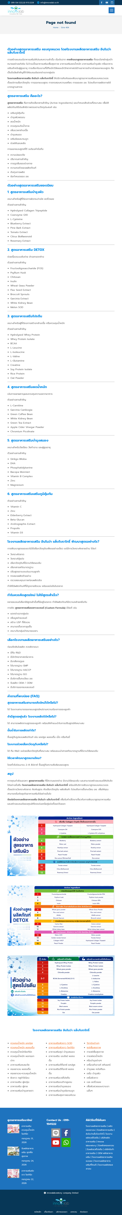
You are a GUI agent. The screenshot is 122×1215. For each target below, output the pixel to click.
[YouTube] (55, 1142)
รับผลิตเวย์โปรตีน (94, 1149)
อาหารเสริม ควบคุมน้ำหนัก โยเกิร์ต (28, 1130)
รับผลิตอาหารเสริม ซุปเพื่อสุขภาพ (27, 1152)
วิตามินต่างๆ (93, 1043)
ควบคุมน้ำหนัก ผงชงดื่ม (22, 1047)
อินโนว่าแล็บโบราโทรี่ (95, 1133)
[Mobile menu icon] (112, 10)
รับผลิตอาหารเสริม (105, 1130)
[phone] (66, 1142)
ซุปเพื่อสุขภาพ (94, 1047)
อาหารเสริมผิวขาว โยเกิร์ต (62, 1047)
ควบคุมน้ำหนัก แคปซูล (21, 1043)
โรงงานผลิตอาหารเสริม (96, 1126)
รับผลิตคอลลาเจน (106, 1145)
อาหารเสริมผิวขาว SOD (60, 1043)
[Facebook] (66, 1132)
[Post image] (13, 1128)
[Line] (55, 1132)
